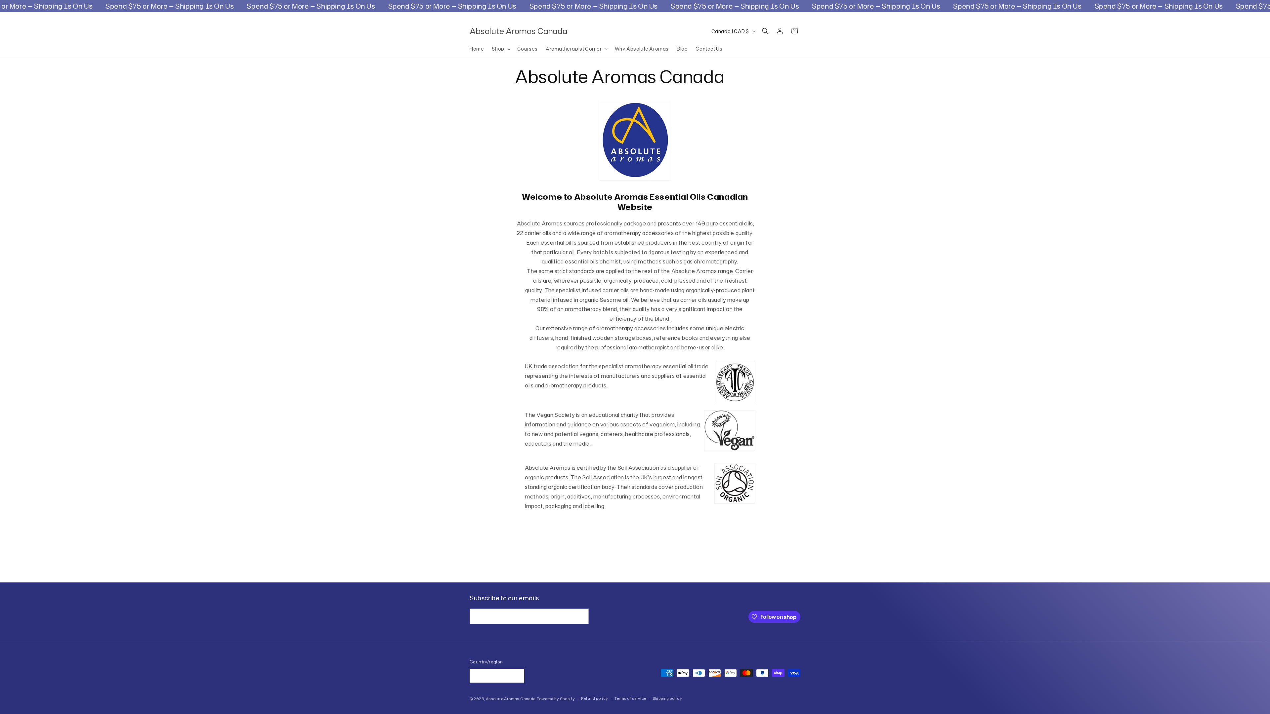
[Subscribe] (581, 616)
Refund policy (594, 698)
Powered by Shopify (556, 698)
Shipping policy (667, 698)
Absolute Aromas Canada (511, 698)
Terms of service (630, 698)
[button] (500, 49)
